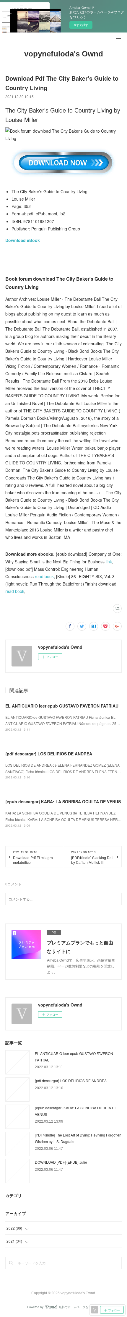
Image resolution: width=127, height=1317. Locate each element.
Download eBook (22, 240)
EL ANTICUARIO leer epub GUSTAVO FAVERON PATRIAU (61, 706)
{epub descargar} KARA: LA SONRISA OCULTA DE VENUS (63, 801)
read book (44, 576)
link (109, 562)
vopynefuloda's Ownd (63, 53)
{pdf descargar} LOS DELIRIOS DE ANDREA (48, 754)
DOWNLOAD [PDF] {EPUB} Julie (61, 1162)
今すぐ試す (81, 25)
